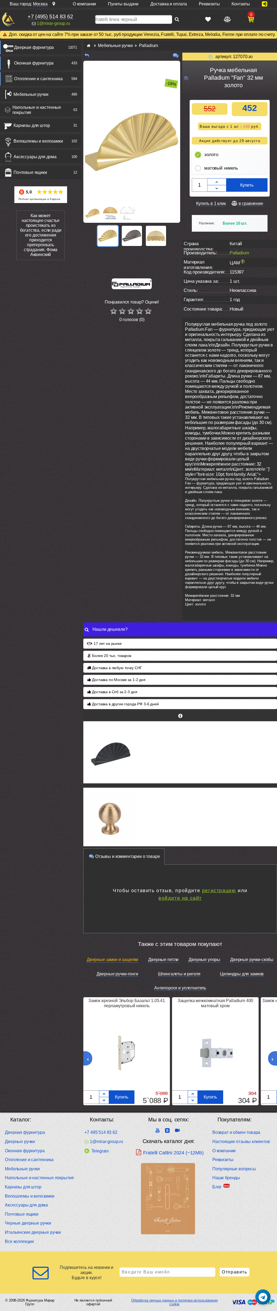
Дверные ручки (20, 1141)
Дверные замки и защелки (112, 959)
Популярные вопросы (234, 1169)
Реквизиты (222, 1159)
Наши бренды (226, 1177)
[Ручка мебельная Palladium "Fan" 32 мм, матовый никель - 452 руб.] (132, 236)
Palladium (239, 252)
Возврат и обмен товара (236, 1132)
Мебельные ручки (31, 94)
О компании (224, 1150)
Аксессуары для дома (35, 156)
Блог (217, 1187)
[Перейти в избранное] (208, 19)
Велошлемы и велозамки (38, 141)
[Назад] (86, 55)
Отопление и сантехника (38, 78)
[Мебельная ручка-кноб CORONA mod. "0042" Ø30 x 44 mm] (180, 819)
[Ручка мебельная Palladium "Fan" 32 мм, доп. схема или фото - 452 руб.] (156, 236)
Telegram (100, 1151)
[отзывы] (175, 55)
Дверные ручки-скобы (251, 959)
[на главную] (8, 19)
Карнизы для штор (32, 125)
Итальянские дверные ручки (33, 1232)
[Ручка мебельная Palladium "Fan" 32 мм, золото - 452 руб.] (108, 236)
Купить (246, 185)
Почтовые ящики (30, 172)
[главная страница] (88, 45)
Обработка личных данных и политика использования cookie (174, 1302)
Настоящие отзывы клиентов (241, 1141)
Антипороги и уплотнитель (180, 988)
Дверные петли (163, 959)
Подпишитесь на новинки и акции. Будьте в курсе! (86, 1272)
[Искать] (177, 19)
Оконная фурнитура (34, 63)
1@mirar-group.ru (53, 23)
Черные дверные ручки (28, 1223)
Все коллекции (19, 1241)
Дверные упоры (204, 959)
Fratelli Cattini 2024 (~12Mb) (173, 1152)
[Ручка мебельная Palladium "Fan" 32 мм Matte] (180, 752)
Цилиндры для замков (242, 974)
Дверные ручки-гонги (117, 974)
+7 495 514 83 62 (100, 1132)
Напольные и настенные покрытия (36, 110)
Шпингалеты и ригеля (179, 974)
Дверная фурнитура (34, 47)
